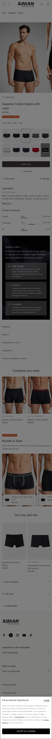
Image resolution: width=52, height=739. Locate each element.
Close (46, 700)
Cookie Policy (19, 717)
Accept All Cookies (26, 731)
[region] (26, 717)
